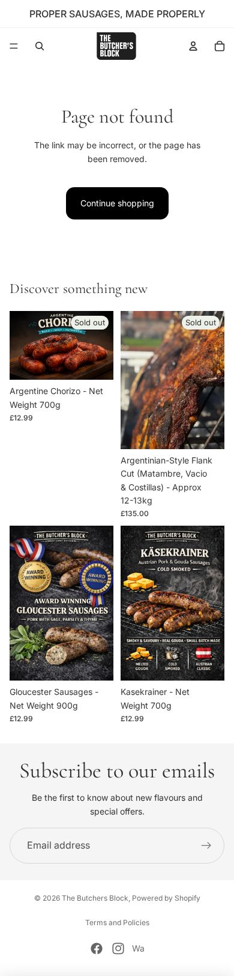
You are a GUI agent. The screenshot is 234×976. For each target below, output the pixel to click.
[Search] (39, 46)
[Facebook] (96, 948)
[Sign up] (206, 845)
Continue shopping (117, 203)
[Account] (193, 46)
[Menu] (14, 46)
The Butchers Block (95, 897)
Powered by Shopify (166, 897)
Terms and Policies (117, 922)
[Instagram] (118, 948)
